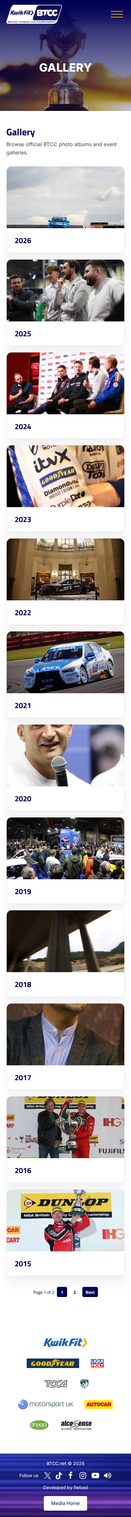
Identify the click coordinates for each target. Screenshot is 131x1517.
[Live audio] (108, 1475)
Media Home (65, 1503)
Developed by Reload (65, 1487)
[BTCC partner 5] (84, 1384)
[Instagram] (83, 1475)
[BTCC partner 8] (39, 1425)
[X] (47, 1475)
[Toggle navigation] (117, 14)
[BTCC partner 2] (53, 1363)
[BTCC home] (34, 14)
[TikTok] (59, 1475)
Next (90, 1292)
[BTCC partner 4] (55, 1384)
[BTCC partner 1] (65, 1342)
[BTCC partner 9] (76, 1425)
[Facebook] (70, 1475)
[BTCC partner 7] (99, 1404)
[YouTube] (95, 1475)
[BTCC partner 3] (97, 1363)
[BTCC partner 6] (45, 1404)
